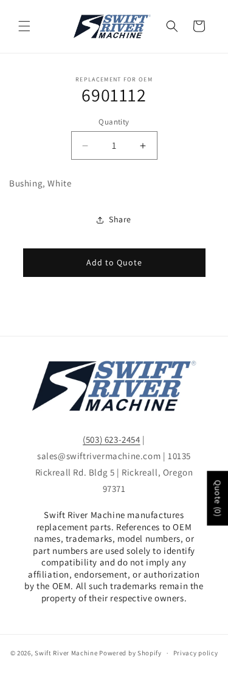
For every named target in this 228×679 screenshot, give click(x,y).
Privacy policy (195, 653)
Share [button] (120, 219)
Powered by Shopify (130, 653)
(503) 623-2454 (111, 439)
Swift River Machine (66, 653)
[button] (24, 26)
